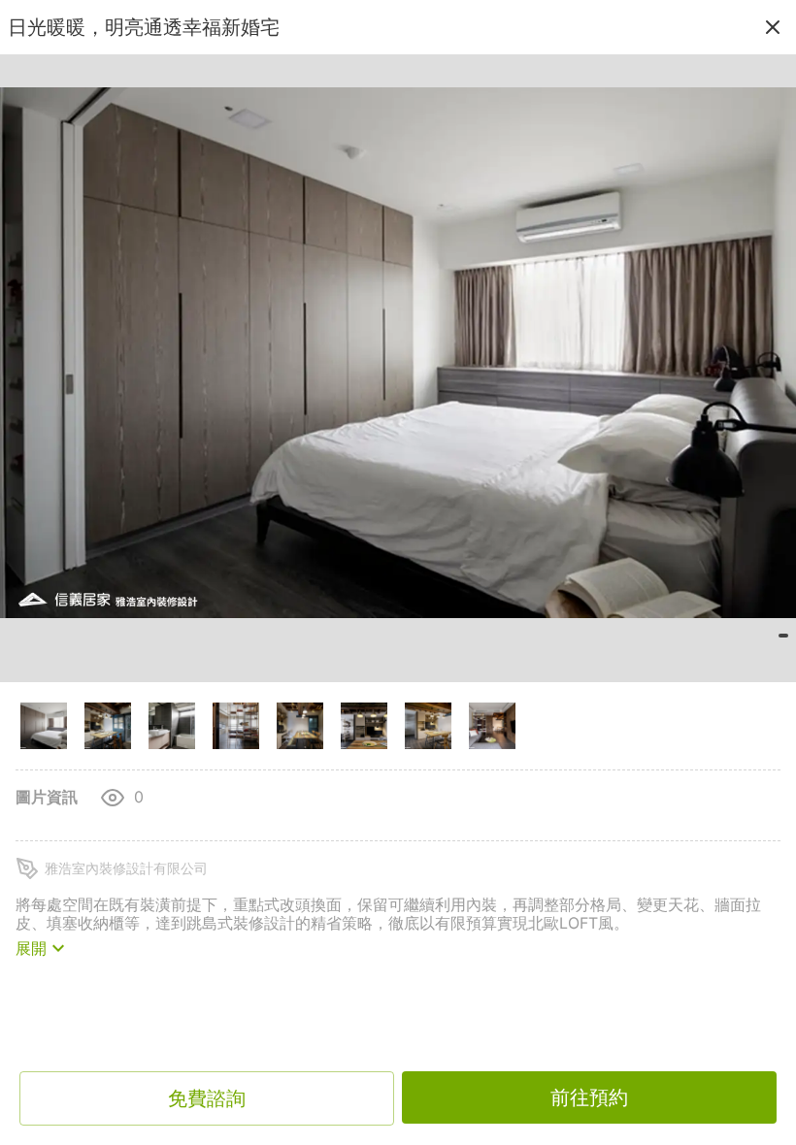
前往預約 (589, 1097)
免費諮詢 (207, 1098)
